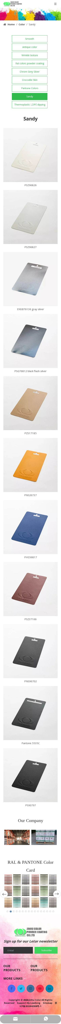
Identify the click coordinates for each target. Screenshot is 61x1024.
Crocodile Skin (29, 79)
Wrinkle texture (30, 55)
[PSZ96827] (30, 217)
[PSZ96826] (30, 155)
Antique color (29, 47)
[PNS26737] (30, 465)
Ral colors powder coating (29, 63)
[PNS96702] (30, 651)
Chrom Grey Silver (29, 71)
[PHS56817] (30, 527)
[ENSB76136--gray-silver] (30, 279)
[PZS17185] (30, 403)
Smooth (29, 38)
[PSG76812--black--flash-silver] (30, 341)
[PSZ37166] (30, 589)
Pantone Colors (29, 88)
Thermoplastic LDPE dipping (29, 104)
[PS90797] (30, 775)
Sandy (29, 96)
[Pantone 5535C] (30, 713)
